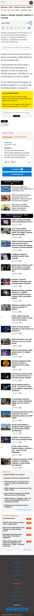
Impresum (17, 591)
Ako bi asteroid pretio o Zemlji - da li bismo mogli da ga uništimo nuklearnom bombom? (22, 387)
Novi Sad (4, 10)
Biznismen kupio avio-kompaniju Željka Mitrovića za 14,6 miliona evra (22, 189)
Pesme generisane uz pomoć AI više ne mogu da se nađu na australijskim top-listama (17, 483)
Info (9, 10)
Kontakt (17, 587)
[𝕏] (7, 28)
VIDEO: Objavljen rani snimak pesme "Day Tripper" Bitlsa (18, 489)
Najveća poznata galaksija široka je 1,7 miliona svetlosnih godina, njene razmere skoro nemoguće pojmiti (22, 294)
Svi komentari (16, 169)
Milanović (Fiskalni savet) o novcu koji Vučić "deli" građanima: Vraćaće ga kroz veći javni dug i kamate (22, 197)
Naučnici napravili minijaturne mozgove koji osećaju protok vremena (21, 281)
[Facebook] (3, 28)
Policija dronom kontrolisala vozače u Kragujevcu (16, 506)
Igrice (11, 7)
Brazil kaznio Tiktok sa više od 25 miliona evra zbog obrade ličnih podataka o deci (22, 268)
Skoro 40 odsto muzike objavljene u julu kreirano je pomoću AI (22, 329)
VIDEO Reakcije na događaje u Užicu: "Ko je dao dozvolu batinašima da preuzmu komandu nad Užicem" (18, 500)
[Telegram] (24, 28)
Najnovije (4, 7)
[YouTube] (23, 609)
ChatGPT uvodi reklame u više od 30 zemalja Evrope (22, 438)
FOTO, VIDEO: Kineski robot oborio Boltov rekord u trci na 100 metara (22, 318)
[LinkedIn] (19, 609)
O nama (17, 579)
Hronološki (7, 137)
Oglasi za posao (19, 7)
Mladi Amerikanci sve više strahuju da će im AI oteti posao (22, 341)
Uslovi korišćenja (17, 596)
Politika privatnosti (17, 600)
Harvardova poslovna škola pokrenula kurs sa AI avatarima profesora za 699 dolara (22, 415)
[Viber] (15, 28)
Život (12, 10)
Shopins (17, 571)
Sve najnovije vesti (24, 510)
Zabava (17, 10)
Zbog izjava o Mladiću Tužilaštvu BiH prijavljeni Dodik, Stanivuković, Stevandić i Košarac (21, 207)
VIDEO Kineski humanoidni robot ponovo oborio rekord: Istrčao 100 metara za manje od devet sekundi (22, 244)
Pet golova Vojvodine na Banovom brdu (17, 478)
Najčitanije (24, 10)
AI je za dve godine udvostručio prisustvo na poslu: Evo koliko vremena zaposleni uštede (22, 231)
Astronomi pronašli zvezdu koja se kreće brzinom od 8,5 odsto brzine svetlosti (22, 376)
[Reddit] (11, 28)
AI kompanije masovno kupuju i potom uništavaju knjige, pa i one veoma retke (22, 402)
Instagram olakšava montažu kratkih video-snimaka (20, 256)
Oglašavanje (17, 583)
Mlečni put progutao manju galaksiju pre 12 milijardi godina (22, 352)
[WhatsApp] (19, 28)
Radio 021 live (17, 567)
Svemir (5, 125)
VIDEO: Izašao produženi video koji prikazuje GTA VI (22, 221)
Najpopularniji (20, 137)
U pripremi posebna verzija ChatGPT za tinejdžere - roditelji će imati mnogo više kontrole (22, 462)
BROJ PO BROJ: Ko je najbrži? (14, 474)
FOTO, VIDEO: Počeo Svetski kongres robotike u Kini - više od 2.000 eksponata (22, 449)
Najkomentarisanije (10, 515)
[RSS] (26, 609)
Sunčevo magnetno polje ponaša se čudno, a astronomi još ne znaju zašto (21, 364)
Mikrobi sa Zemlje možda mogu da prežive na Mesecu (21, 307)
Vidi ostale (27, 549)
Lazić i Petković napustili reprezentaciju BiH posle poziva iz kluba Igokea (17, 494)
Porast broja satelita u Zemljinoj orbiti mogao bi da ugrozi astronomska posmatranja (21, 428)
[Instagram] (8, 609)
